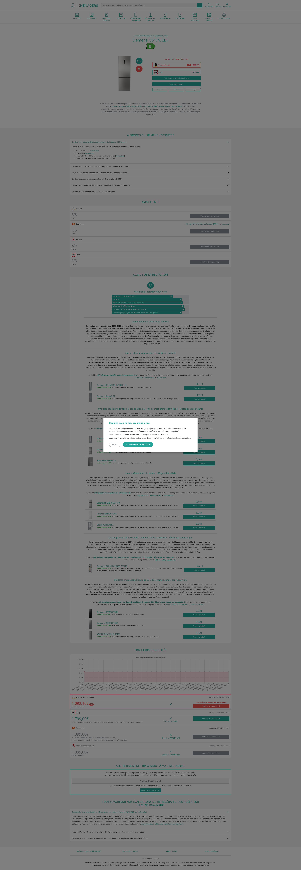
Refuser (115, 444)
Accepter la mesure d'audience (138, 444)
